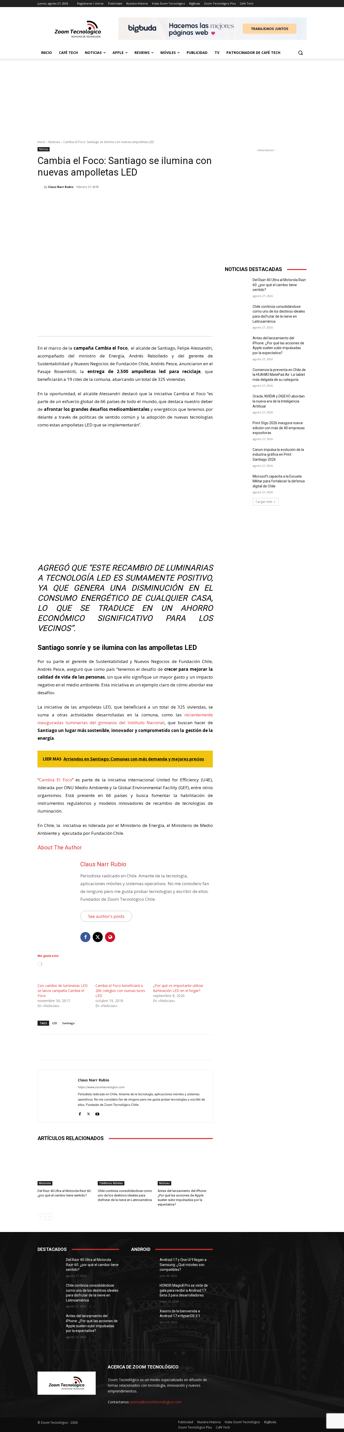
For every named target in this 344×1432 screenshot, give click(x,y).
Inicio (41, 142)
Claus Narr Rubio (60, 187)
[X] (85, 200)
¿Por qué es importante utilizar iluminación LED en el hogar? (178, 988)
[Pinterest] (97, 200)
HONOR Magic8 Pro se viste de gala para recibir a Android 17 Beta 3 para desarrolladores (184, 1290)
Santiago (68, 1023)
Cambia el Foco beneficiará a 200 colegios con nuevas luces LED (120, 990)
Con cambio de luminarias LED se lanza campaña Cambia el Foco (63, 990)
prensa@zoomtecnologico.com (156, 1402)
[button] (300, 53)
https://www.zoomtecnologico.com (101, 1087)
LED (54, 1023)
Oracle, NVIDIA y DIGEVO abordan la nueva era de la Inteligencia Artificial (279, 401)
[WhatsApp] (109, 200)
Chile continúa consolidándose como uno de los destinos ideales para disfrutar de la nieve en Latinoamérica (125, 1195)
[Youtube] (97, 1113)
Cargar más (264, 501)
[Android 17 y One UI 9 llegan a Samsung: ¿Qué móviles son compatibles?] (143, 1266)
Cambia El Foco (55, 780)
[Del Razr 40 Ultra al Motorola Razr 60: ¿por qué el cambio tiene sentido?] (65, 1166)
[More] (120, 200)
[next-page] (49, 1216)
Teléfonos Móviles (111, 1183)
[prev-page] (41, 1216)
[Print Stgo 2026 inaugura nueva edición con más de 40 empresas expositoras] (237, 429)
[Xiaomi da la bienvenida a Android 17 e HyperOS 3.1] (143, 1317)
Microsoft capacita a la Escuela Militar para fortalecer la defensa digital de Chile (279, 481)
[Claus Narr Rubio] (41, 186)
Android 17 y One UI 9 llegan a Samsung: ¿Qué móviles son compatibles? (183, 1265)
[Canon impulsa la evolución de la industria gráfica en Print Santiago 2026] (237, 455)
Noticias (54, 142)
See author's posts (106, 916)
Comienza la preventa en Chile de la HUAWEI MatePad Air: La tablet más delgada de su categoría (279, 375)
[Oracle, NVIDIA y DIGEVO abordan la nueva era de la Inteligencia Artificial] (237, 402)
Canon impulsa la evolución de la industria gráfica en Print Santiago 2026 (278, 454)
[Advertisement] (172, 96)
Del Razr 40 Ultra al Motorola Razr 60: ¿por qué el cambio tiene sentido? (279, 285)
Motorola (45, 1183)
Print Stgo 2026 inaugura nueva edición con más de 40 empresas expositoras (279, 428)
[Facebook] (74, 200)
